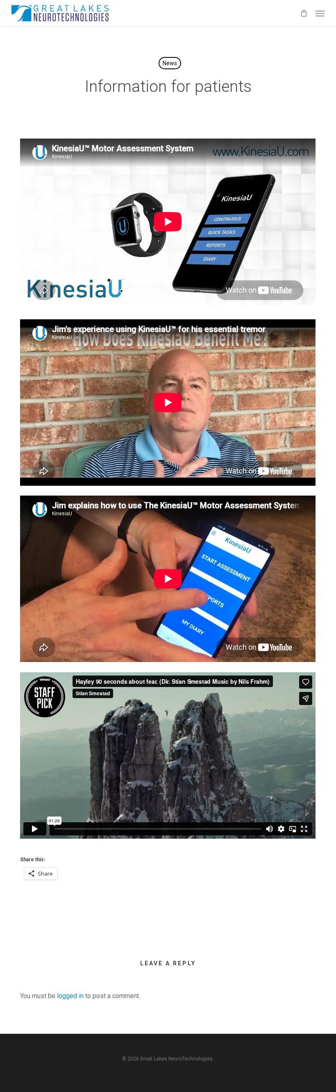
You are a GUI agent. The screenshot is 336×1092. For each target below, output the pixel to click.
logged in (70, 996)
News (170, 63)
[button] (320, 13)
